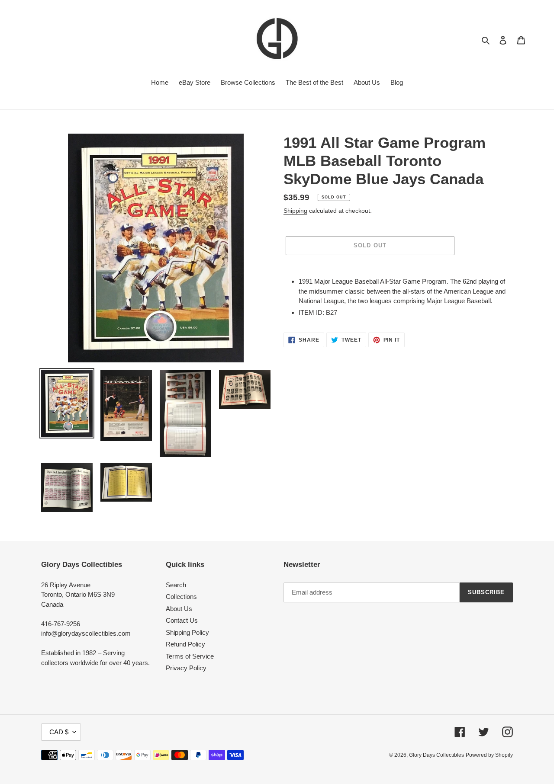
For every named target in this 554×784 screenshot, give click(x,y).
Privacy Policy (186, 668)
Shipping (295, 210)
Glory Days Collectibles (436, 755)
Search (176, 585)
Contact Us (182, 620)
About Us (179, 608)
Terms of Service (190, 656)
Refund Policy (185, 644)
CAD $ (58, 732)
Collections (181, 596)
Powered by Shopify (489, 755)
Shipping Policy (187, 632)
